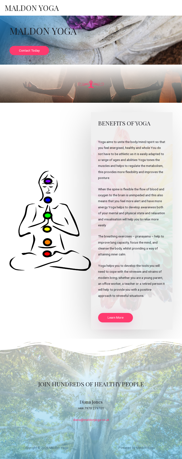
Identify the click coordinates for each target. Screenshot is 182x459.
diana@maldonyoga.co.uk (91, 420)
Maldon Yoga (32, 8)
